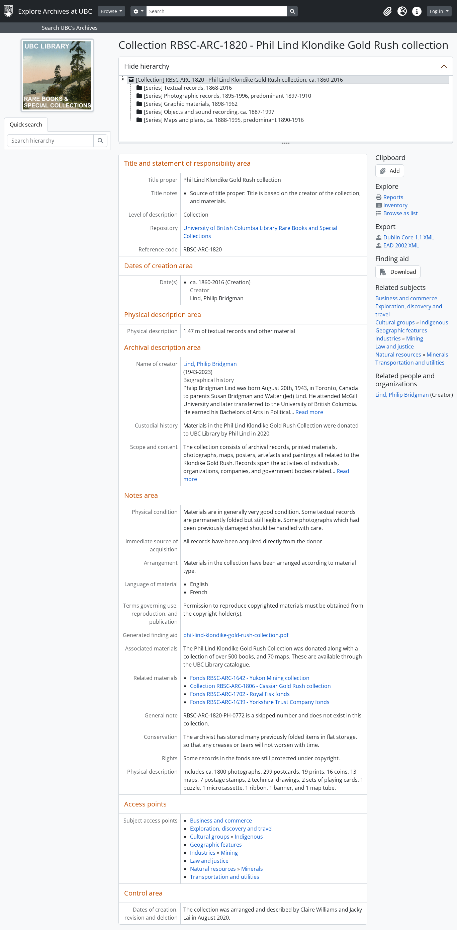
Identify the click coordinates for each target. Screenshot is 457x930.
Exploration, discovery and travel (231, 828)
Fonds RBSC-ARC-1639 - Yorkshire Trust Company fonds (260, 702)
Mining (229, 852)
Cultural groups (210, 836)
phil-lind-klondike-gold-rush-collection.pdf (235, 635)
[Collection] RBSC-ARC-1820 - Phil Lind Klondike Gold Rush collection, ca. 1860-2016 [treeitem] (239, 79)
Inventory (395, 205)
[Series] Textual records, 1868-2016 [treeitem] (188, 87)
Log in (437, 11)
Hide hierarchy (146, 66)
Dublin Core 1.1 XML (408, 237)
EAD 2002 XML (401, 245)
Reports (393, 197)
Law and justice (209, 860)
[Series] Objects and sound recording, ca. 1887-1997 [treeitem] (209, 111)
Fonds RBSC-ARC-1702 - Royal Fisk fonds (240, 694)
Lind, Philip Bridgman (210, 364)
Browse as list (400, 213)
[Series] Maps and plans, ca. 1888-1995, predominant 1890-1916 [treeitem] (224, 120)
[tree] (286, 109)
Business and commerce (221, 820)
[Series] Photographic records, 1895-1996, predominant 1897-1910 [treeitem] (227, 95)
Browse (109, 11)
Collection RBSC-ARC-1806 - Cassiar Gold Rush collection (260, 686)
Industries (202, 852)
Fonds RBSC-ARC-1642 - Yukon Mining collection (249, 678)
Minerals (252, 868)
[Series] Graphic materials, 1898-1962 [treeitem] (191, 103)
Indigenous (249, 836)
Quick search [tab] (26, 124)
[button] (387, 11)
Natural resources (213, 868)
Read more (309, 412)
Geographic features (216, 844)
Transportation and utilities (224, 876)
